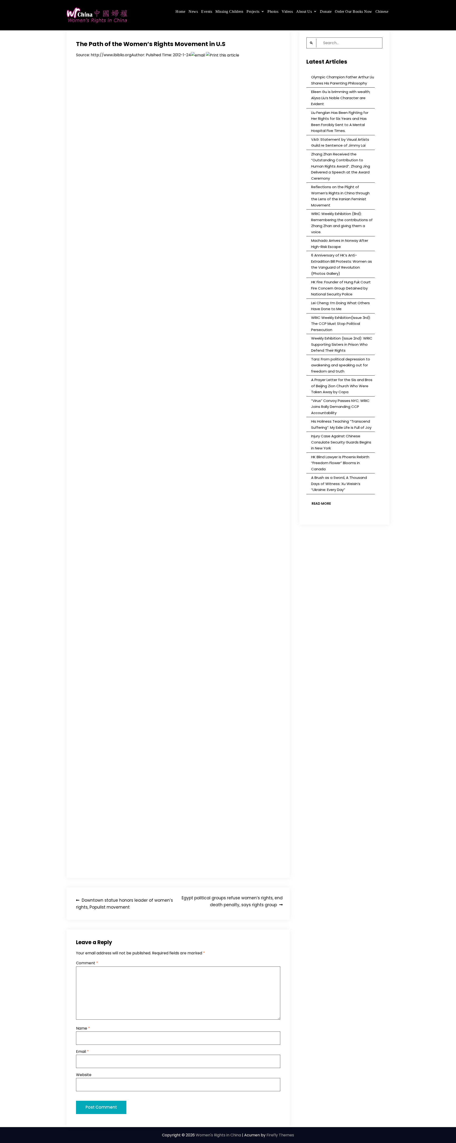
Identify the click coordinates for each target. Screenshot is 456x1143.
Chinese (382, 11)
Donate (326, 11)
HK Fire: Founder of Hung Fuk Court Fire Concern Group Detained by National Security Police (341, 288)
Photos (272, 11)
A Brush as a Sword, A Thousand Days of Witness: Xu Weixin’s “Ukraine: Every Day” (339, 483)
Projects (253, 11)
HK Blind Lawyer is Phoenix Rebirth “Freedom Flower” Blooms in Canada (340, 462)
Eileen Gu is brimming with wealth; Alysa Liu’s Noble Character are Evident (340, 97)
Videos (287, 11)
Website (83, 1075)
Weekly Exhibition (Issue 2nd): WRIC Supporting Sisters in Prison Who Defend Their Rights (341, 344)
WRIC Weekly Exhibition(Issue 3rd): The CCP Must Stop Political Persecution (341, 323)
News (193, 11)
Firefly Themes (280, 1135)
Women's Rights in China (218, 1135)
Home (180, 11)
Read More (321, 503)
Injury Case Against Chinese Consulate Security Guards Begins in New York (341, 442)
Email (82, 1051)
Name (83, 1028)
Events (206, 11)
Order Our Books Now (353, 11)
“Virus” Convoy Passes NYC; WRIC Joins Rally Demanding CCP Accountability (340, 406)
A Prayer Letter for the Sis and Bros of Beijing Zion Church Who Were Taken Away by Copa (341, 385)
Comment (87, 963)
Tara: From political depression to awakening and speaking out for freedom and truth (340, 365)
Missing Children (229, 11)
